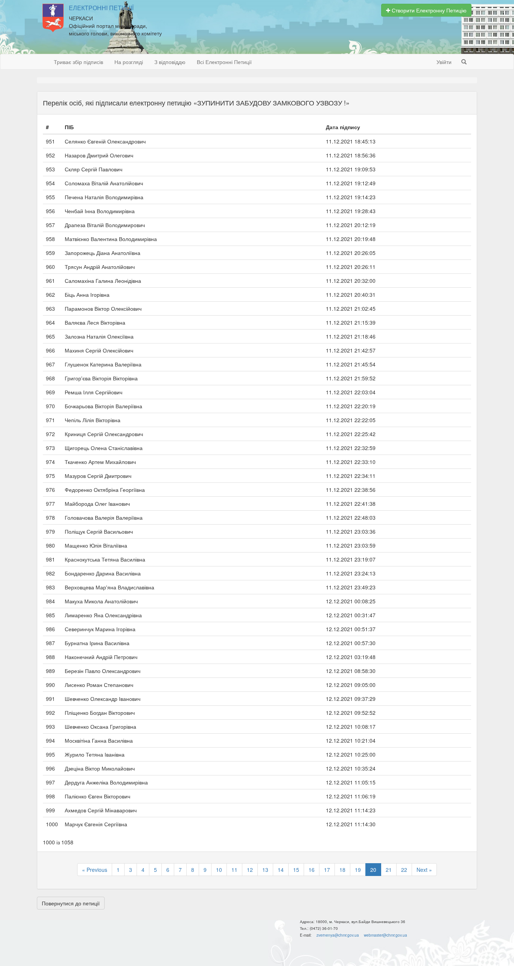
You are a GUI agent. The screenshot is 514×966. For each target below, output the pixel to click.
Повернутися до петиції (71, 903)
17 (327, 869)
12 (250, 869)
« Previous (94, 869)
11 (234, 869)
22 (404, 869)
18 (342, 869)
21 (389, 869)
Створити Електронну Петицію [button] (428, 10)
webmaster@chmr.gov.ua (385, 935)
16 (312, 869)
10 (219, 869)
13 (265, 869)
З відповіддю (170, 62)
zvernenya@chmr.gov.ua (337, 935)
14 (281, 869)
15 (296, 869)
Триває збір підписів (78, 62)
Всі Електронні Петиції (224, 62)
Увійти (444, 62)
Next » (424, 869)
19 (358, 869)
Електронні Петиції (101, 8)
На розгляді (128, 62)
